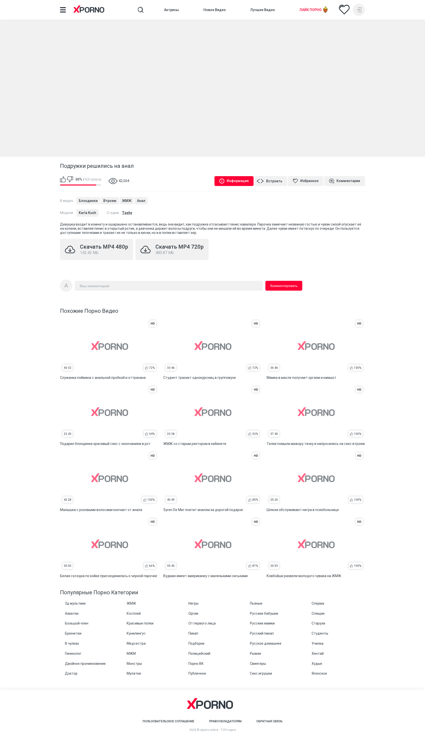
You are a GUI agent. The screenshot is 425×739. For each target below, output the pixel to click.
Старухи (318, 623)
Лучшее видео (262, 10)
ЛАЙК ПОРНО (311, 10)
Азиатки (71, 613)
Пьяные (256, 603)
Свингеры (258, 664)
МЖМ (131, 653)
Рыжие (255, 653)
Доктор (71, 673)
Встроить (274, 181)
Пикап (193, 633)
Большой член (76, 623)
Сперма (318, 603)
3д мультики (75, 603)
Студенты (320, 633)
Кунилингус (136, 633)
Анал (141, 201)
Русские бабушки (264, 613)
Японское (319, 673)
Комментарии (348, 181)
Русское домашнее (265, 643)
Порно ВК (196, 664)
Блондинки (88, 201)
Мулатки (134, 673)
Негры (193, 603)
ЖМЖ (126, 201)
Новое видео (214, 10)
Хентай (318, 653)
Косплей (134, 613)
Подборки (196, 643)
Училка (317, 643)
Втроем (109, 201)
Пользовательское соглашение (168, 721)
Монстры (134, 664)
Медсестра (136, 643)
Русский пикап (262, 633)
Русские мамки (262, 623)
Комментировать (283, 286)
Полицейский (199, 653)
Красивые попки (140, 623)
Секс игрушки (261, 673)
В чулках (72, 643)
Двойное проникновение (85, 664)
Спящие (318, 613)
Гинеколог (73, 653)
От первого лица (202, 623)
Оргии (193, 613)
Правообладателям (225, 721)
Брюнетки (73, 633)
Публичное (197, 673)
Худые (317, 664)
